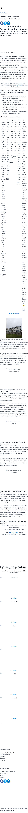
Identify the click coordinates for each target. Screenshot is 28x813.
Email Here (20, 2)
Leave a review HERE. (14, 313)
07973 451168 (13, 533)
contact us (19, 85)
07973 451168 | (13, 2)
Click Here (14, 598)
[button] (14, 8)
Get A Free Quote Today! (7, 52)
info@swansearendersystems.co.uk (13, 763)
